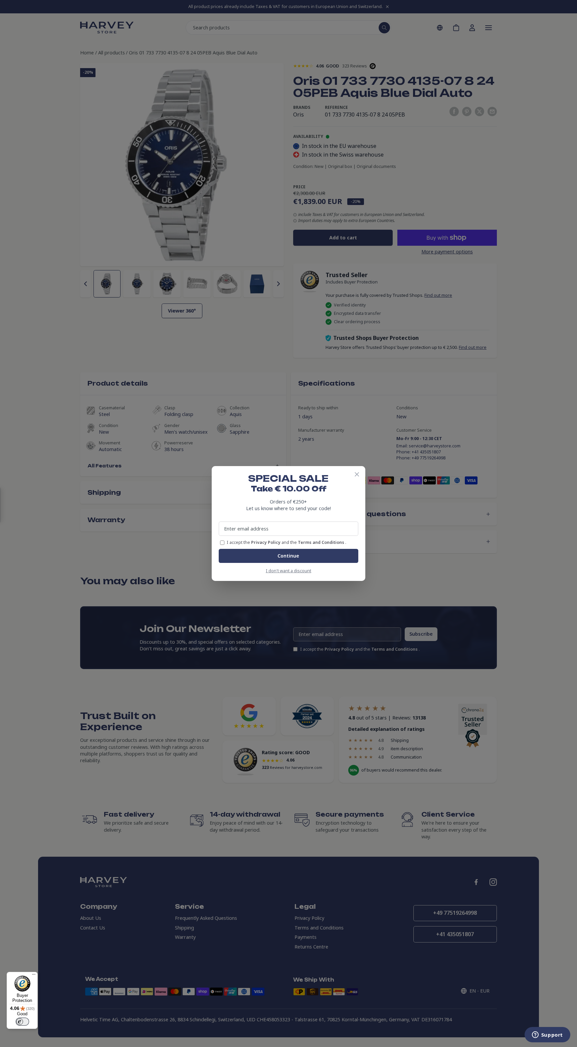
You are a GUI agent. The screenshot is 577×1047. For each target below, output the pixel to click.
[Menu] (34, 976)
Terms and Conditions (321, 542)
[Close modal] (357, 474)
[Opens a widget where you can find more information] (547, 1035)
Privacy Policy (266, 542)
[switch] (22, 1022)
